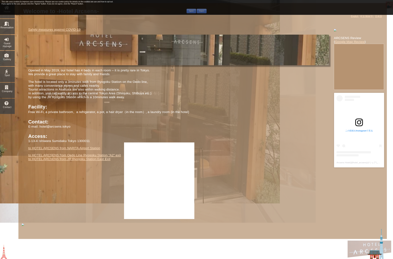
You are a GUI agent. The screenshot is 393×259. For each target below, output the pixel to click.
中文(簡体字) (367, 16)
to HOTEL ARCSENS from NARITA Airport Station (64, 148)
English (355, 16)
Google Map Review (350, 42)
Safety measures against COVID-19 (54, 29)
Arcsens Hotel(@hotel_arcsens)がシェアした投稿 (361, 162)
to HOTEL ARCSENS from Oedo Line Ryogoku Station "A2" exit (74, 155)
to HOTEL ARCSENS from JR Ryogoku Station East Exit (69, 159)
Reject (201, 11)
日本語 (378, 16)
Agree (191, 11)
